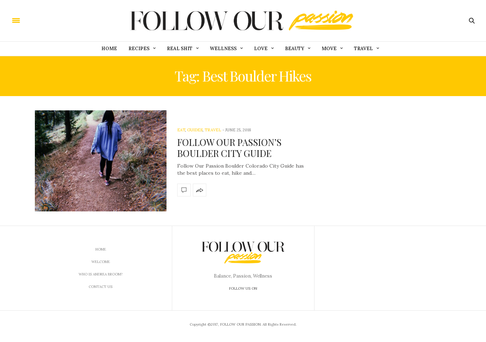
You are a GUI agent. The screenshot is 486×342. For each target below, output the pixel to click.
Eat (181, 129)
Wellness (223, 49)
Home (109, 49)
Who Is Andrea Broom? (101, 274)
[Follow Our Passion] (243, 21)
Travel (363, 49)
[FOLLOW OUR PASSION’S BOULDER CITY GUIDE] (101, 160)
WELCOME (100, 261)
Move (329, 49)
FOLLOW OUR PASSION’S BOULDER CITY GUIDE (229, 147)
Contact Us (100, 286)
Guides (194, 129)
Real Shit (179, 49)
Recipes (138, 49)
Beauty (294, 49)
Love (261, 49)
